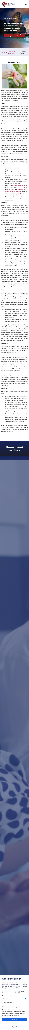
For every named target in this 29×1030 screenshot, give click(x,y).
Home (3, 52)
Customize (14, 1023)
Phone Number (6, 1003)
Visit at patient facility (20, 992)
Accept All (14, 1019)
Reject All (14, 1027)
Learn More (8, 35)
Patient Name (6, 996)
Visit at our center (8, 992)
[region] (14, 1017)
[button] (25, 4)
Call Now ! (21, 35)
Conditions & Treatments (11, 52)
